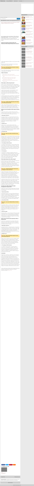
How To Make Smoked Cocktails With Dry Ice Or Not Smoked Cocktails (29, 52)
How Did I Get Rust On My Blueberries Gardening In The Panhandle (29, 34)
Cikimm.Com (10, 270)
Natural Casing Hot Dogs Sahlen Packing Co (29, 60)
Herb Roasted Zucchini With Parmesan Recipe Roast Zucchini (29, 26)
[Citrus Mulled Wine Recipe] (24, 55)
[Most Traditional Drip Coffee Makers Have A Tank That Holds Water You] (24, 57)
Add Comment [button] (10, 482)
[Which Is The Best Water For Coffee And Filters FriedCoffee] (24, 49)
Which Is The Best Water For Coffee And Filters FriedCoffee (29, 49)
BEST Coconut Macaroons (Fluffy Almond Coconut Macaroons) (29, 29)
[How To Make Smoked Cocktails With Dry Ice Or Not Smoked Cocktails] (24, 52)
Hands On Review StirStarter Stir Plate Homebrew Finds (28, 40)
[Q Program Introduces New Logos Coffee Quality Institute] (24, 63)
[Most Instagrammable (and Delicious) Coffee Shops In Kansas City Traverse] (4, 469)
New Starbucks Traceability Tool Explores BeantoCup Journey (29, 31)
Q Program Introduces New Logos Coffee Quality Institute (29, 63)
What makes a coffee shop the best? (8, 74)
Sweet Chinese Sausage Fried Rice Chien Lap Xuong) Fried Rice (29, 43)
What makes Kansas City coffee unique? (9, 77)
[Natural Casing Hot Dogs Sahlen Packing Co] (24, 60)
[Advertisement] (10, 9)
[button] (14, 464)
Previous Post (17, 476)
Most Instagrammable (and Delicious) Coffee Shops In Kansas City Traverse (10, 23)
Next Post (3, 476)
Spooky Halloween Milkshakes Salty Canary (29, 22)
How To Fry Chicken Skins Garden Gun (29, 19)
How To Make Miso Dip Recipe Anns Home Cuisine (29, 37)
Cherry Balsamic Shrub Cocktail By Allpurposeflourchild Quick (29, 17)
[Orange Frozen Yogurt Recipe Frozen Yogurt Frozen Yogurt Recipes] (24, 66)
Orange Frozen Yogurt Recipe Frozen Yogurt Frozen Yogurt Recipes (29, 66)
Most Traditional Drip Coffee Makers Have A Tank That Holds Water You (29, 57)
